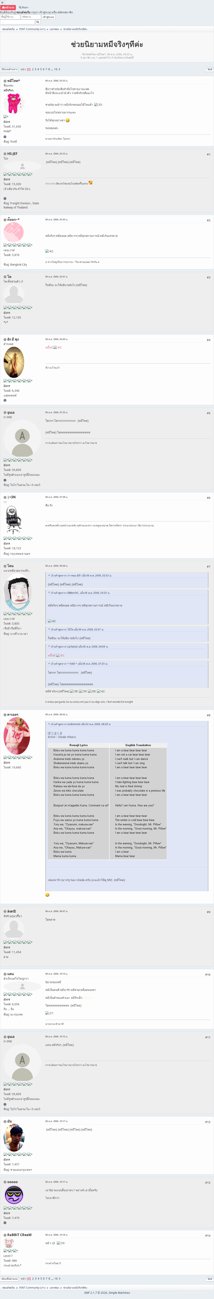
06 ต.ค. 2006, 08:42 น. (56, 714)
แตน (10, 973)
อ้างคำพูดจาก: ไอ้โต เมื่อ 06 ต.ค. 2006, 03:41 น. (77, 629)
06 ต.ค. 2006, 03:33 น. (56, 80)
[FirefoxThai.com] (5, 1223)
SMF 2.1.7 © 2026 (95, 1293)
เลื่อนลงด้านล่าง (9, 69)
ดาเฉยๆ (12, 714)
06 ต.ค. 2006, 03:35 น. (56, 219)
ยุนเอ (11, 412)
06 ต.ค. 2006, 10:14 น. (56, 973)
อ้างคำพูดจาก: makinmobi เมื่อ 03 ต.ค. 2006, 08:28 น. (81, 724)
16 (55, 69)
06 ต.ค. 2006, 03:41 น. (56, 276)
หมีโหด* (13, 80)
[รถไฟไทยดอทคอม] (5, 198)
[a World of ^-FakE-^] (5, 480)
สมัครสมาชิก (65, 12)
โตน (10, 566)
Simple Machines (119, 1293)
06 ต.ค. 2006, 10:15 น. (56, 1036)
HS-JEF (12, 153)
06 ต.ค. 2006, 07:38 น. (56, 496)
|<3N (11, 497)
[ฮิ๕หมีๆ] (5, 137)
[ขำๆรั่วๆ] (5, 400)
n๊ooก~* (13, 219)
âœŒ (11, 911)
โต (9, 276)
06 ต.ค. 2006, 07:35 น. (56, 412)
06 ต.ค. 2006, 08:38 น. (56, 565)
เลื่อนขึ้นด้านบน (9, 1278)
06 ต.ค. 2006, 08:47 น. (56, 911)
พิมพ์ (210, 69)
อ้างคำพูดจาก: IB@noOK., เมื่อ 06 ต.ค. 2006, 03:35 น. (80, 593)
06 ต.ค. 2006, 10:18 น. (56, 1234)
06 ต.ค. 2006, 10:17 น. (56, 1121)
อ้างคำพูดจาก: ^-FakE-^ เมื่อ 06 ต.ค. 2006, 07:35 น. (79, 663)
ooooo (12, 1182)
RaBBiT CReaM (19, 1234)
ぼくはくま (55, 733)
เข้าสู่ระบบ (45, 12)
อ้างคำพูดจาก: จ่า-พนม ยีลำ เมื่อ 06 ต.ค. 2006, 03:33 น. (81, 575)
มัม (9, 1121)
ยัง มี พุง (13, 339)
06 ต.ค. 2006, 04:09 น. (56, 339)
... (52, 69)
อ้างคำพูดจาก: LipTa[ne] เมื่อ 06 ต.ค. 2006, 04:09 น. (79, 646)
